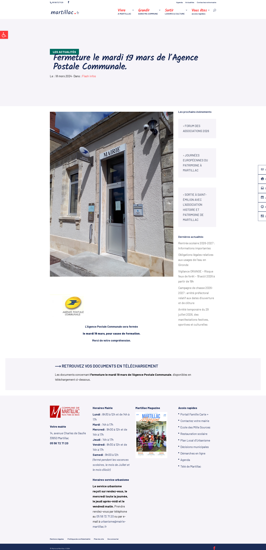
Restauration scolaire (193, 434)
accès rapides (199, 12)
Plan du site (99, 539)
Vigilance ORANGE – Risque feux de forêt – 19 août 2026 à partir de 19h (196, 276)
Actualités (189, 2)
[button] (4, 35)
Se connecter (113, 539)
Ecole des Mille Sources (195, 427)
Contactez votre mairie (206, 2)
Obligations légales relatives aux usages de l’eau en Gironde (195, 259)
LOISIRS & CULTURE (175, 12)
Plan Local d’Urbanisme (195, 440)
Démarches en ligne (192, 453)
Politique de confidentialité (79, 539)
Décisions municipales (194, 447)
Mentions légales (57, 539)
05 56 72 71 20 (105, 516)
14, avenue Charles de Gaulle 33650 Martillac (68, 438)
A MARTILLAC (124, 12)
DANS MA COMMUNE (148, 12)
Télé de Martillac (190, 466)
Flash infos (89, 76)
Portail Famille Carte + (194, 414)
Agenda (179, 2)
